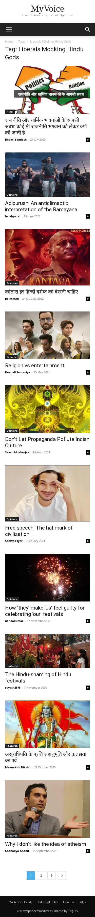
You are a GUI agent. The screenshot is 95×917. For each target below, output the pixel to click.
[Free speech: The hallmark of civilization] (47, 493)
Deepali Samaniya (17, 372)
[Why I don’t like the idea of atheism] (47, 809)
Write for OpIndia (21, 902)
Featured (12, 283)
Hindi (10, 111)
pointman (12, 298)
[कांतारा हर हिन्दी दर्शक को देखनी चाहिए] (47, 257)
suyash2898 (13, 687)
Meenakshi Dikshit (18, 767)
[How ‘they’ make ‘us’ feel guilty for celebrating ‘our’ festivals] (47, 577)
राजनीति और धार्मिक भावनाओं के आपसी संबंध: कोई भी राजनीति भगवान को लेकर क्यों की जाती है (46, 126)
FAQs (82, 902)
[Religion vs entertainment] (47, 335)
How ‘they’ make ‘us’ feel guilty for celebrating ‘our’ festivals (45, 611)
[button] (9, 29)
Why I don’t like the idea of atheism (45, 844)
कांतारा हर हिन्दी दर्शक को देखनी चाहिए (41, 292)
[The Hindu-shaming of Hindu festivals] (47, 651)
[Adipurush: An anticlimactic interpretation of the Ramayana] (47, 174)
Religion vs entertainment (34, 365)
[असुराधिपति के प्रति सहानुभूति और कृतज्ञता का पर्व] (47, 724)
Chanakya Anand (17, 851)
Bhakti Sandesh (16, 139)
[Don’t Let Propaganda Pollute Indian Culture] (47, 409)
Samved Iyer (14, 541)
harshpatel (12, 216)
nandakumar (14, 621)
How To (68, 902)
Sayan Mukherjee (17, 452)
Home (9, 41)
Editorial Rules (48, 902)
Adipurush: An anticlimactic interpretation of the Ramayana (41, 206)
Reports (11, 357)
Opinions (12, 194)
